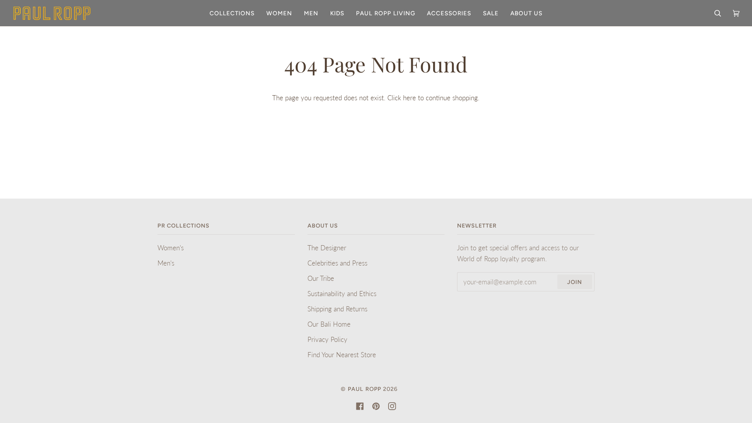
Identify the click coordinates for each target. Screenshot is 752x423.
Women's (170, 248)
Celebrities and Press (337, 263)
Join (574, 282)
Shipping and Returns (337, 309)
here (409, 98)
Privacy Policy (327, 339)
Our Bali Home (329, 324)
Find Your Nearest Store (341, 355)
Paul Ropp (364, 388)
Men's (165, 263)
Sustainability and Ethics (341, 293)
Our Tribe (320, 278)
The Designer (326, 248)
